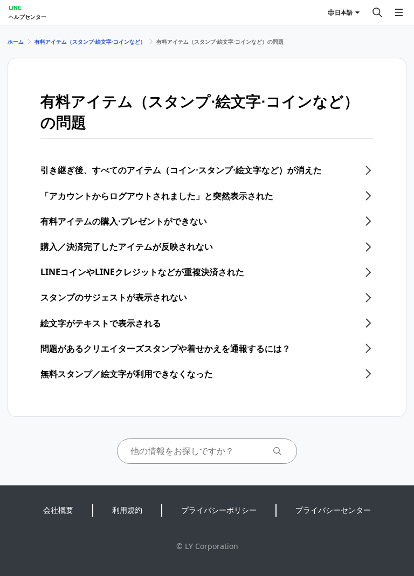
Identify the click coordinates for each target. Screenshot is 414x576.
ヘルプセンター (27, 16)
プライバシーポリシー (219, 510)
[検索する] (377, 12)
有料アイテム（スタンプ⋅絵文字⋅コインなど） (90, 41)
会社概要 (58, 510)
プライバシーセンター (333, 510)
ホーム (16, 41)
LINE (15, 7)
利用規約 (127, 510)
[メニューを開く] (399, 12)
